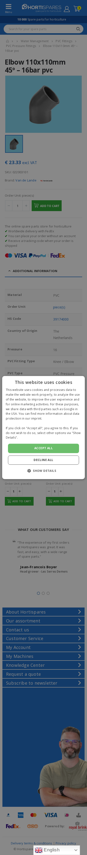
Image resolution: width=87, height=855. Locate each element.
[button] (43, 470)
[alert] (43, 427)
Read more (27, 438)
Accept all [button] (43, 448)
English (51, 849)
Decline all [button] (43, 460)
